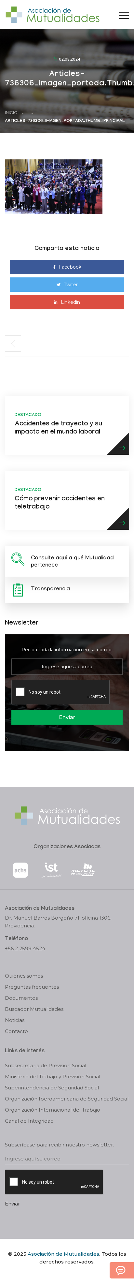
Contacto (16, 1031)
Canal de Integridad (29, 1121)
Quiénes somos (24, 976)
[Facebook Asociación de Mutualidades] (60, 1273)
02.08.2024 (69, 60)
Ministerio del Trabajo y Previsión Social (52, 1076)
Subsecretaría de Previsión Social (45, 1065)
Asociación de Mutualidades (63, 1254)
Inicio (11, 113)
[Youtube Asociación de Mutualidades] (72, 1273)
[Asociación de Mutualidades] (52, 14)
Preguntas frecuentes (32, 987)
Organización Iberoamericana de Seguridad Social (66, 1099)
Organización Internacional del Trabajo (52, 1110)
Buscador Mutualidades (34, 1009)
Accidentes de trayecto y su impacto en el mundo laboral (58, 428)
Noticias (14, 1020)
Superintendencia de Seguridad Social (52, 1088)
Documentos (21, 998)
